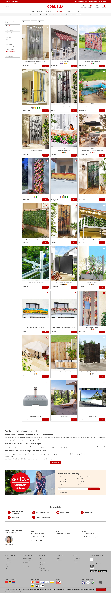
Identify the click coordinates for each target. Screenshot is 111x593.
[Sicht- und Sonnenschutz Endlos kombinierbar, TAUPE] (65, 284)
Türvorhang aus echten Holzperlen (92, 327)
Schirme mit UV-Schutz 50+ (35, 371)
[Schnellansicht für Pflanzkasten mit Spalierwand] (102, 287)
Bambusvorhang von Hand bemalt (92, 195)
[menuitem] (32, 11)
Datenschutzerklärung (16, 591)
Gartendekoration (9, 32)
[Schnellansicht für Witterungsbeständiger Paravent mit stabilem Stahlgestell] (102, 376)
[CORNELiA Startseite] (55, 6)
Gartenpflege (8, 39)
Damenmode (8, 560)
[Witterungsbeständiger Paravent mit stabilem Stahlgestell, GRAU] (92, 374)
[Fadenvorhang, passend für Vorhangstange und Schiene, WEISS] (36, 63)
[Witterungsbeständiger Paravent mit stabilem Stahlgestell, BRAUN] (90, 374)
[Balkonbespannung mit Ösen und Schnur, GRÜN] (66, 197)
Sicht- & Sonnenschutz (10, 51)
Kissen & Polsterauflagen (10, 46)
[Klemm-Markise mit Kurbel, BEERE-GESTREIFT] (62, 63)
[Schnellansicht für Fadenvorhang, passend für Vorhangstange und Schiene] (45, 66)
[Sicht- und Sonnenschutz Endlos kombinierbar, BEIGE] (61, 284)
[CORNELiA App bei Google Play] (102, 571)
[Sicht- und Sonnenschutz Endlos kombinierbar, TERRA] (66, 284)
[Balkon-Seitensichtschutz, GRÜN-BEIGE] (37, 108)
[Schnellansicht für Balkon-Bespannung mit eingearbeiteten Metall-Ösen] (102, 110)
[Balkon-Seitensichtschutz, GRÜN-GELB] (39, 108)
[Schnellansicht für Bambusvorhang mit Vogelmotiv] (45, 155)
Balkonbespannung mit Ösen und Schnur (64, 195)
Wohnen (7, 566)
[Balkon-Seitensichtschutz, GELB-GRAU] (35, 108)
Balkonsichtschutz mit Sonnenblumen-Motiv (35, 327)
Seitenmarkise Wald (64, 416)
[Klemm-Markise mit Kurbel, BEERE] (61, 63)
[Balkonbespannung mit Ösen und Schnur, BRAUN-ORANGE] (62, 197)
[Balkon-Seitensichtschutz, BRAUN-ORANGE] (34, 108)
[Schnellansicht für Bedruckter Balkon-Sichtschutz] (74, 155)
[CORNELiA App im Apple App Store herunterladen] (93, 571)
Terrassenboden (9, 54)
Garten (9, 25)
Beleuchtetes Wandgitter (35, 195)
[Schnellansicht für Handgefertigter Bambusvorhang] (74, 242)
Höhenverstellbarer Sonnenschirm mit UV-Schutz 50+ (92, 150)
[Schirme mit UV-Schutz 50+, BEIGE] (35, 374)
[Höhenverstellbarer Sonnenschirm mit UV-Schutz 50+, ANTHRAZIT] (90, 152)
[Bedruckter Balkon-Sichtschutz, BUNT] (65, 152)
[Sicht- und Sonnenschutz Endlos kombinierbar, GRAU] (63, 284)
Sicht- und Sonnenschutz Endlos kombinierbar (64, 282)
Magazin (75, 562)
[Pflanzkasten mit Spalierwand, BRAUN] (91, 284)
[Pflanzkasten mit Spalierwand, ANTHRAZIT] (89, 284)
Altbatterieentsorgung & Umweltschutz (44, 567)
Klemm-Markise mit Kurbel (64, 61)
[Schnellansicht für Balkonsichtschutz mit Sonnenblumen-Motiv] (45, 332)
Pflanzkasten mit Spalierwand (92, 282)
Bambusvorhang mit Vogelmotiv (36, 150)
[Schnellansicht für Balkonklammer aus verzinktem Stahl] (45, 287)
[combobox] (17, 6)
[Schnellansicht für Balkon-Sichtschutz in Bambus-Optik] (74, 376)
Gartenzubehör (9, 44)
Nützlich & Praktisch (10, 49)
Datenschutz (42, 562)
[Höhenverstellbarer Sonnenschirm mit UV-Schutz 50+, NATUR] (94, 152)
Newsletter (25, 564)
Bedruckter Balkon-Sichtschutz (64, 150)
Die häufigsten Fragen (91, 537)
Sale (7, 568)
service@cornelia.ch (64, 533)
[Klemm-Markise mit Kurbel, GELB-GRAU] (66, 63)
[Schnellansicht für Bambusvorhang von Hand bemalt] (102, 199)
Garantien (42, 564)
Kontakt (58, 558)
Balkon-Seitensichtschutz (36, 106)
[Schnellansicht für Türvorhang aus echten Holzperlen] (102, 332)
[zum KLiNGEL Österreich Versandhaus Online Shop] (6, 582)
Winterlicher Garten (9, 56)
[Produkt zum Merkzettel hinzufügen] (47, 27)
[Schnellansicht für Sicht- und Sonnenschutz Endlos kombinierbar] (74, 287)
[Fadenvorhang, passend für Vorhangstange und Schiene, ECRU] (35, 63)
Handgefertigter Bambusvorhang (64, 239)
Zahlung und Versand (27, 558)
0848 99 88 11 (39, 533)
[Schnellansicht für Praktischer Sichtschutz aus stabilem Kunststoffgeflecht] (45, 242)
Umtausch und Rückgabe (28, 560)
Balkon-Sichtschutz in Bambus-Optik (64, 371)
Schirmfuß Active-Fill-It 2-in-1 (35, 416)
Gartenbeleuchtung (9, 30)
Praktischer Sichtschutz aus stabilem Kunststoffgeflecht (35, 239)
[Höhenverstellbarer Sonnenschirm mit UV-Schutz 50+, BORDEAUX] (92, 152)
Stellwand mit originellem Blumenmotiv (92, 61)
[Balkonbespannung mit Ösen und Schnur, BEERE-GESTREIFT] (60, 197)
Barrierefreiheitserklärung (44, 570)
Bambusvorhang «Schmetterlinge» (64, 106)
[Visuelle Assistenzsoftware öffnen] (99, 582)
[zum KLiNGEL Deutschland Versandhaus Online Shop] (10, 582)
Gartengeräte (8, 35)
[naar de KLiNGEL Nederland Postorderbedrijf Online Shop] (13, 582)
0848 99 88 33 (39, 540)
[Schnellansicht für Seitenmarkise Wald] (74, 419)
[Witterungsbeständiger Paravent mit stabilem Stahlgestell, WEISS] (94, 374)
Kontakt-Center (89, 533)
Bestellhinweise (77, 560)
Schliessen (101, 590)
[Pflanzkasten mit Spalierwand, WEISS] (95, 284)
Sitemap (7, 558)
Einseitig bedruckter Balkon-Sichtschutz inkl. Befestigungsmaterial (64, 327)
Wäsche (7, 564)
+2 (67, 63)
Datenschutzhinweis (62, 492)
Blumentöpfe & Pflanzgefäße (11, 28)
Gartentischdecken (9, 42)
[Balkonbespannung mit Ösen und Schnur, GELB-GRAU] (64, 197)
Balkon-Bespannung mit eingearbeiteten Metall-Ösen (92, 106)
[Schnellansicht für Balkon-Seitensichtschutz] (45, 110)
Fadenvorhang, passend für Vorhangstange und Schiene (35, 61)
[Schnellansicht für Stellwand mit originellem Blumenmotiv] (102, 66)
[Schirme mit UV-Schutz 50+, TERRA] (36, 374)
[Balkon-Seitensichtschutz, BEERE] (32, 108)
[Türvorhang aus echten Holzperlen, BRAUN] (91, 329)
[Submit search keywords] (27, 6)
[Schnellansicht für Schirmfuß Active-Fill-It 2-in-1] (45, 419)
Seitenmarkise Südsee (92, 416)
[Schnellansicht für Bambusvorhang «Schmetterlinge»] (74, 110)
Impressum (42, 560)
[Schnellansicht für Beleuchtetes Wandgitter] (45, 199)
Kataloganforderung (27, 566)
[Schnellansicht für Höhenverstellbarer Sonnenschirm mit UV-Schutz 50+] (102, 155)
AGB (41, 558)
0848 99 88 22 (39, 537)
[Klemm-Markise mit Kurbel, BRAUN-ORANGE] (64, 63)
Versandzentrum (60, 560)
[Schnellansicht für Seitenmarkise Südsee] (102, 419)
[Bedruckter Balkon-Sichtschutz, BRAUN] (63, 152)
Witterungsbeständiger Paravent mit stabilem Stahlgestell (92, 371)
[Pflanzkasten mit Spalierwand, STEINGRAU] (93, 284)
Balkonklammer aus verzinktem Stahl (36, 282)
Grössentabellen (77, 558)
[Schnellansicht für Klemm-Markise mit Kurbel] (74, 66)
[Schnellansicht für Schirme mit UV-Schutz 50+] (45, 376)
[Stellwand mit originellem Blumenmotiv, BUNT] (91, 63)
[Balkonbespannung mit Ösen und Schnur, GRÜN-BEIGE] (67, 197)
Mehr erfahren (55, 462)
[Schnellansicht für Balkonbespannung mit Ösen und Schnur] (74, 199)
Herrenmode (8, 562)
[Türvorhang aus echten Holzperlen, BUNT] (93, 329)
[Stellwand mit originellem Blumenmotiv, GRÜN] (93, 63)
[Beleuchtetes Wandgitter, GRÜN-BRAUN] (36, 197)
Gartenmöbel (8, 37)
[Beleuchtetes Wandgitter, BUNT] (35, 197)
